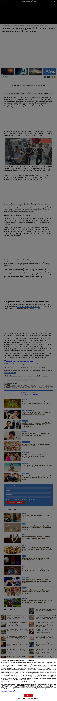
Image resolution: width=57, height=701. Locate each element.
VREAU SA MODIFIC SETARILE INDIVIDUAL (28, 698)
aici (6, 675)
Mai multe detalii (42, 666)
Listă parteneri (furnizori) (7, 691)
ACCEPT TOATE (28, 695)
